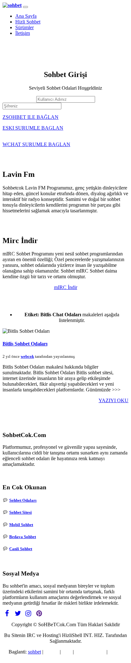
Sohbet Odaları (23, 500)
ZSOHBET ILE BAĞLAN (31, 117)
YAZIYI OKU (113, 400)
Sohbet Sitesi (20, 512)
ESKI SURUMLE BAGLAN (33, 128)
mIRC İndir (65, 287)
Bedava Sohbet (22, 536)
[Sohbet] (12, 5)
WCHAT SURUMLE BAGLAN (36, 144)
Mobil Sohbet (21, 524)
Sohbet (52, 651)
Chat (67, 651)
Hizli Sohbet (27, 21)
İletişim (22, 33)
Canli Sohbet (20, 548)
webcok (27, 356)
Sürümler (24, 27)
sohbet (34, 651)
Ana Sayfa (26, 16)
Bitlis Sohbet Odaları (25, 343)
